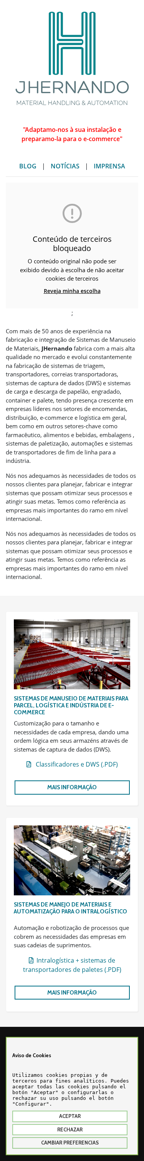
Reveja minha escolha (72, 290)
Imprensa (109, 166)
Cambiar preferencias (70, 1142)
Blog (27, 166)
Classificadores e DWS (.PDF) (74, 764)
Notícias (65, 166)
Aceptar (70, 1116)
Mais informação (72, 787)
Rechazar (70, 1129)
